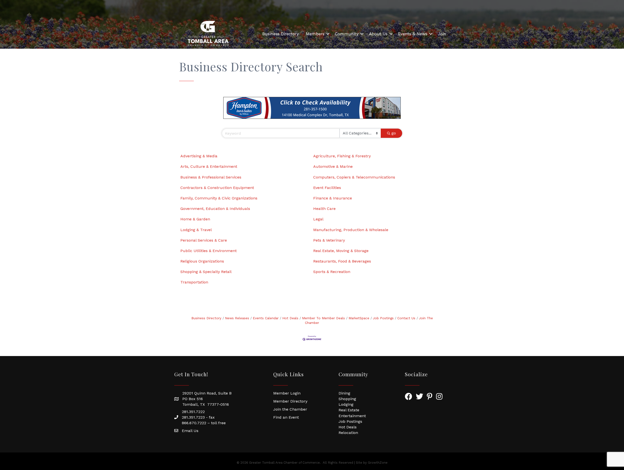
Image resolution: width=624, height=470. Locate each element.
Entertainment (352, 416)
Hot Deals (290, 318)
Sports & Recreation (331, 271)
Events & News (412, 33)
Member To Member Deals (323, 318)
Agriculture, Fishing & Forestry (342, 156)
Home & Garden (195, 219)
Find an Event (286, 417)
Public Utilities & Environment (208, 250)
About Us (378, 33)
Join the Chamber (290, 409)
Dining (344, 393)
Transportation (194, 282)
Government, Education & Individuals (215, 208)
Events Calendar (266, 318)
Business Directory (280, 33)
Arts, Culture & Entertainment (208, 166)
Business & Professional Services (210, 177)
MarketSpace (359, 318)
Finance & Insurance (332, 198)
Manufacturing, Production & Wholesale (350, 229)
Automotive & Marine (333, 166)
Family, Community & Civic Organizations (218, 198)
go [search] (393, 133)
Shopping (347, 398)
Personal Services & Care (203, 240)
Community (347, 33)
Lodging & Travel (196, 229)
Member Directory (290, 401)
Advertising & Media (198, 156)
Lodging (346, 404)
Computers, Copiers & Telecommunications (354, 177)
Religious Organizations (202, 261)
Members (315, 33)
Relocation (348, 432)
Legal (318, 219)
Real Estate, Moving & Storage (341, 250)
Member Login (287, 393)
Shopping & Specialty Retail (206, 271)
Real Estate (349, 410)
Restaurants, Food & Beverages (342, 261)
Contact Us (406, 318)
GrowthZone (378, 462)
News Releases (237, 318)
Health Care (324, 208)
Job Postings (383, 318)
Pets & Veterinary (329, 240)
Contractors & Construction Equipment (217, 187)
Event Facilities (327, 187)
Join (442, 33)
